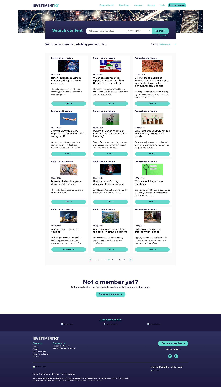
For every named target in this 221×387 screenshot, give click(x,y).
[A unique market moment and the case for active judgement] (110, 217)
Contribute (124, 5)
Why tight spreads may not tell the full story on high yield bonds (152, 134)
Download (67, 249)
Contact (151, 5)
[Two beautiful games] (110, 119)
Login (162, 5)
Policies (55, 374)
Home (35, 346)
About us (138, 5)
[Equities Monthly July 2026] (68, 217)
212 (124, 259)
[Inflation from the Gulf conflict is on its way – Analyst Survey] (110, 66)
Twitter (170, 356)
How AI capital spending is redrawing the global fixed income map (66, 80)
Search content (39, 351)
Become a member (177, 5)
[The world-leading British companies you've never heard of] (68, 169)
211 (120, 259)
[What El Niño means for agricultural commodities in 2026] (152, 66)
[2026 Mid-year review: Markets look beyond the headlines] (152, 169)
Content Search (107, 5)
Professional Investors (62, 58)
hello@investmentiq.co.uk (64, 348)
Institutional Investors (61, 111)
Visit (67, 103)
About (35, 349)
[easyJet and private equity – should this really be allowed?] (68, 119)
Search (159, 31)
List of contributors (41, 354)
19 (112, 259)
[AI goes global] (68, 66)
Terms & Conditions (41, 374)
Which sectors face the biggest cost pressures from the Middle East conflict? (108, 80)
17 (105, 259)
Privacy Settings (68, 374)
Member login (172, 349)
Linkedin (176, 356)
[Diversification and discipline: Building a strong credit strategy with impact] (152, 217)
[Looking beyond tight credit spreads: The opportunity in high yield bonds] (152, 119)
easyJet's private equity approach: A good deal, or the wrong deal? (68, 134)
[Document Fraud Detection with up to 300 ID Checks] (110, 169)
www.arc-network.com (95, 380)
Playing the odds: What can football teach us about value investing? (109, 134)
